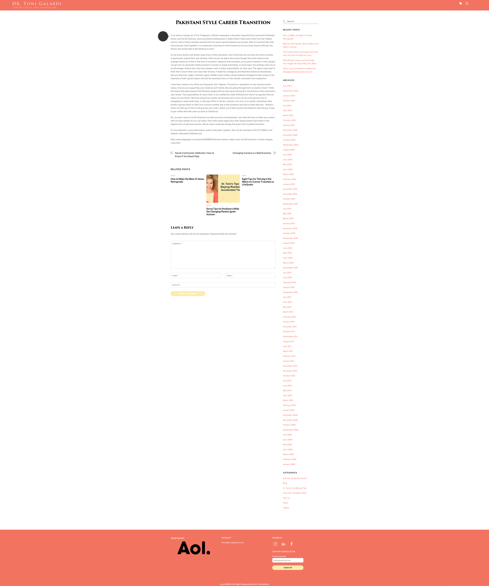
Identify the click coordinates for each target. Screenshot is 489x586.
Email (230, 276)
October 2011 (289, 331)
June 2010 (287, 386)
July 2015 (287, 273)
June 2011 (287, 346)
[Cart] (460, 3)
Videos (286, 508)
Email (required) (279, 556)
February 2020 (289, 179)
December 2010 (290, 366)
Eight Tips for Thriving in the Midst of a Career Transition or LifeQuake (258, 181)
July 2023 (287, 86)
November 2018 (290, 228)
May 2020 (287, 164)
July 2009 (287, 435)
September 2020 (290, 145)
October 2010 (289, 376)
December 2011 (290, 327)
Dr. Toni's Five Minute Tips (295, 488)
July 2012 (287, 297)
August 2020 (289, 150)
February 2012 (289, 317)
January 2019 (289, 223)
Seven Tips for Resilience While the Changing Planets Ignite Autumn (222, 211)
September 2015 (290, 268)
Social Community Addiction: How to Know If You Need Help (194, 155)
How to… (287, 498)
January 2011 (288, 361)
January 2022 (289, 96)
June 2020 (287, 160)
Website (176, 285)
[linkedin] (283, 544)
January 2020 (289, 184)
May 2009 (287, 444)
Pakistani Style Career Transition (223, 22)
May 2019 (287, 214)
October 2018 (289, 233)
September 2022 (290, 91)
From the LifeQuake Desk (294, 493)
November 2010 (290, 371)
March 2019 (288, 218)
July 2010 (287, 381)
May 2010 (287, 390)
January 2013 (289, 287)
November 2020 (290, 135)
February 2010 (289, 405)
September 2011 (290, 336)
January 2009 (289, 464)
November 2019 (290, 194)
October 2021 (289, 101)
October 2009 (289, 425)
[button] (163, 36)
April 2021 (287, 110)
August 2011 (288, 341)
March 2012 (288, 312)
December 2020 (290, 130)
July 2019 (287, 209)
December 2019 (290, 189)
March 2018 (288, 263)
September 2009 (290, 430)
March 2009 (288, 454)
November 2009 (290, 420)
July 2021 (287, 105)
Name (175, 276)
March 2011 (288, 351)
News (173, 175)
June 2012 (287, 302)
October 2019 (289, 199)
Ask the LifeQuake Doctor (295, 478)
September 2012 (290, 292)
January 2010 (289, 410)
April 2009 (288, 449)
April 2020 (288, 169)
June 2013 (287, 277)
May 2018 (287, 253)
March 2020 (288, 174)
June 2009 (287, 440)
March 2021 (288, 115)
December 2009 (290, 415)
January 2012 (289, 322)
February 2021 (289, 120)
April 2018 (287, 258)
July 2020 (287, 155)
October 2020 (289, 140)
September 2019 (290, 204)
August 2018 (288, 243)
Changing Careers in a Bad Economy (252, 153)
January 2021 (289, 125)
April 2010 (287, 395)
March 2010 (288, 400)
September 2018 (290, 238)
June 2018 (287, 248)
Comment (177, 244)
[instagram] (275, 544)
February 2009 (289, 459)
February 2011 (289, 356)
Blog (285, 483)
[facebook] (292, 544)
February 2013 (289, 282)
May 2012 (287, 307)
